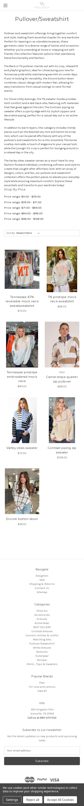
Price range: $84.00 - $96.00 (23, 213)
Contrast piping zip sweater (62, 450)
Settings (12, 800)
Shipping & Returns (42, 584)
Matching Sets (42, 639)
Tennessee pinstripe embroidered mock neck (22, 376)
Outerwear (42, 656)
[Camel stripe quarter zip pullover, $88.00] (62, 344)
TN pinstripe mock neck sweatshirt (62, 299)
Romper (42, 660)
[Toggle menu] (5, 5)
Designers (42, 575)
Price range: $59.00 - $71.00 (22, 202)
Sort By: (10, 233)
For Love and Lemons (42, 686)
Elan (42, 682)
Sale (42, 580)
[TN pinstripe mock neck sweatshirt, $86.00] (62, 269)
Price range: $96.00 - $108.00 (24, 219)
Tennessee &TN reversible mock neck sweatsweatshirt (22, 301)
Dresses (42, 619)
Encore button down (22, 519)
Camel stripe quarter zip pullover (62, 379)
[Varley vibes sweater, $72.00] (22, 420)
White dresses (42, 647)
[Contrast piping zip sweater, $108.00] (62, 420)
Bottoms (42, 651)
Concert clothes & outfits (42, 635)
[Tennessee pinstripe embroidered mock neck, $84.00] (22, 344)
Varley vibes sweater (22, 448)
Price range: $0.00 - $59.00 (22, 196)
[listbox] (29, 233)
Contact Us (42, 588)
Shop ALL (42, 610)
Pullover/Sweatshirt (42, 643)
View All (42, 691)
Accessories (42, 615)
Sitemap (42, 592)
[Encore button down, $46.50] (22, 491)
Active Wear (42, 623)
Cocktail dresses (42, 631)
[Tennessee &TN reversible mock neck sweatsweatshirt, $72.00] (22, 269)
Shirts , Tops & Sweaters (42, 664)
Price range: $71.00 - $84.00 (23, 207)
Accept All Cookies (60, 800)
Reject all (32, 800)
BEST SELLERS (42, 627)
